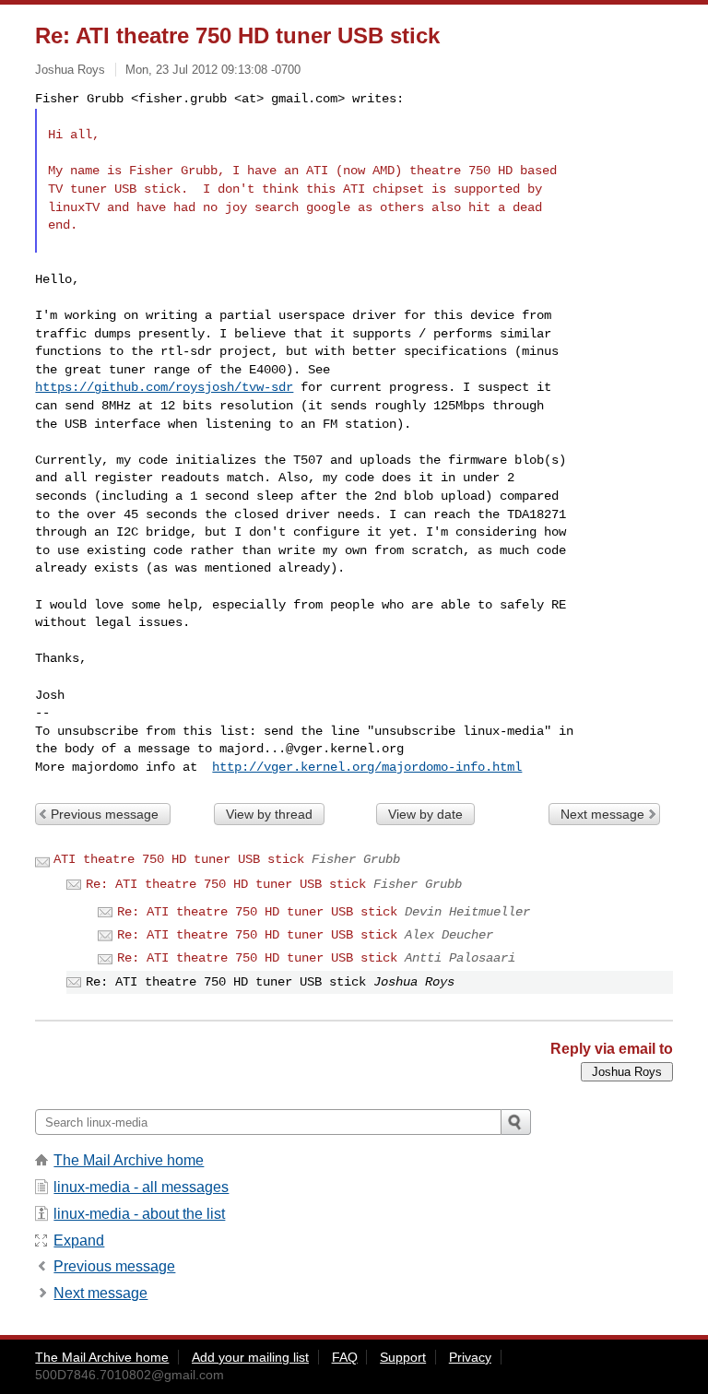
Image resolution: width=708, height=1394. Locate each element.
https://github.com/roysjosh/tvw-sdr (164, 387)
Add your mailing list (250, 1357)
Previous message (105, 814)
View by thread (269, 814)
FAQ (345, 1357)
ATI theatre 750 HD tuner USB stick (178, 859)
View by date (425, 814)
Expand (78, 1240)
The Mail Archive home (128, 1160)
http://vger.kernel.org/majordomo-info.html (367, 767)
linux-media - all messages (141, 1187)
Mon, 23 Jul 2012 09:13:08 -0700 (213, 70)
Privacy (470, 1357)
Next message (602, 814)
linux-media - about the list (139, 1214)
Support (403, 1357)
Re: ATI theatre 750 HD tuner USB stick (226, 884)
